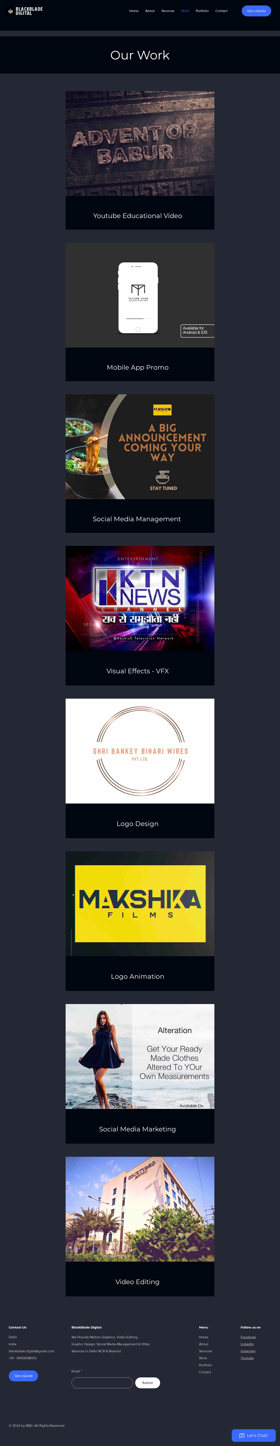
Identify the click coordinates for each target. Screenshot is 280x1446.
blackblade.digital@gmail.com (31, 1351)
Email (76, 1371)
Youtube (247, 1358)
